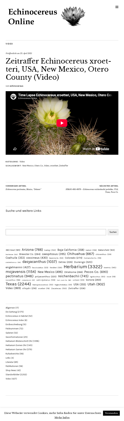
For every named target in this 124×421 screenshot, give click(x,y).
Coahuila (15, 257)
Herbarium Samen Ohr (16, 349)
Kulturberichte (12, 353)
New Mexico (28, 165)
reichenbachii (73, 276)
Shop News (11, 370)
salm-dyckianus (45, 280)
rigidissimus (97, 277)
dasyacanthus (39, 261)
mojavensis (21, 271)
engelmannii (18, 267)
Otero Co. (38, 165)
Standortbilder (12, 374)
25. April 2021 (26, 53)
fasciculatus (40, 267)
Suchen (113, 232)
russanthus (13, 280)
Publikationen (12, 366)
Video (9, 44)
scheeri (78, 280)
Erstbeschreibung (14, 324)
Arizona (32, 250)
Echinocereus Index (15, 320)
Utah (96, 284)
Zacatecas (59, 288)
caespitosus (54, 254)
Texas (18, 283)
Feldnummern (12, 328)
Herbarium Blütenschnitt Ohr (19, 341)
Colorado (73, 257)
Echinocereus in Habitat (17, 316)
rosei (111, 276)
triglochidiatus (63, 285)
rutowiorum (28, 280)
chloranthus (103, 254)
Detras (65, 262)
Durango (83, 262)
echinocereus (16, 86)
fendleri (56, 267)
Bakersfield (106, 250)
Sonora (93, 279)
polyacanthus (46, 276)
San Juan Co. (64, 280)
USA (79, 284)
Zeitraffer (63, 165)
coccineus (37, 257)
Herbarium (83, 266)
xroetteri (54, 165)
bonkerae (12, 254)
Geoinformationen (14, 337)
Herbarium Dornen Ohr (16, 345)
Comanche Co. (92, 258)
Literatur (9, 362)
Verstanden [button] (111, 413)
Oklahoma (73, 272)
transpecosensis (42, 284)
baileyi (50, 250)
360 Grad (13, 250)
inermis (110, 267)
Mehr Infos (62, 417)
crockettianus (13, 262)
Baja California (70, 249)
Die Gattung (11, 312)
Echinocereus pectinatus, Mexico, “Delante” (23, 188)
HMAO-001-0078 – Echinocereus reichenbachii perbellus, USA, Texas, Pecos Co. (92, 189)
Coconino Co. (56, 258)
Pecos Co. (96, 272)
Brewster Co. (30, 254)
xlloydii (29, 288)
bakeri (91, 250)
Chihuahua (80, 254)
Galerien (9, 333)
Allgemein (10, 308)
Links (8, 358)
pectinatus (19, 276)
